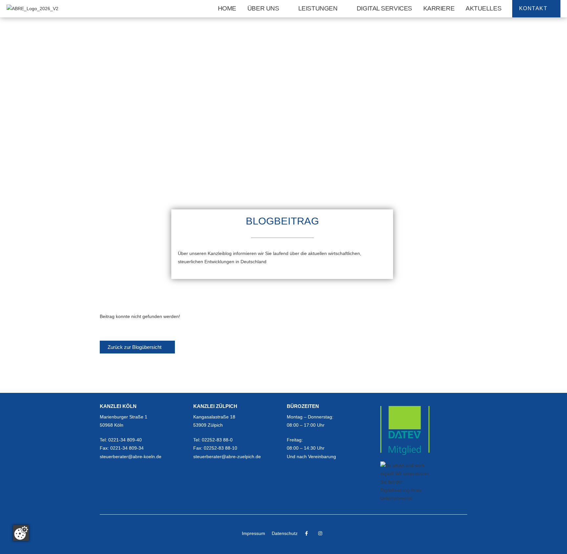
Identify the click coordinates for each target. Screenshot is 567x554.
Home (227, 8)
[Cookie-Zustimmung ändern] (21, 533)
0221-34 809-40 (125, 439)
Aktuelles (483, 8)
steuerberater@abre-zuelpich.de (227, 456)
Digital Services (384, 8)
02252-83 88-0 (217, 439)
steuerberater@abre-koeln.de (130, 456)
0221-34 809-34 (127, 448)
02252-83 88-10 (220, 448)
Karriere (438, 8)
